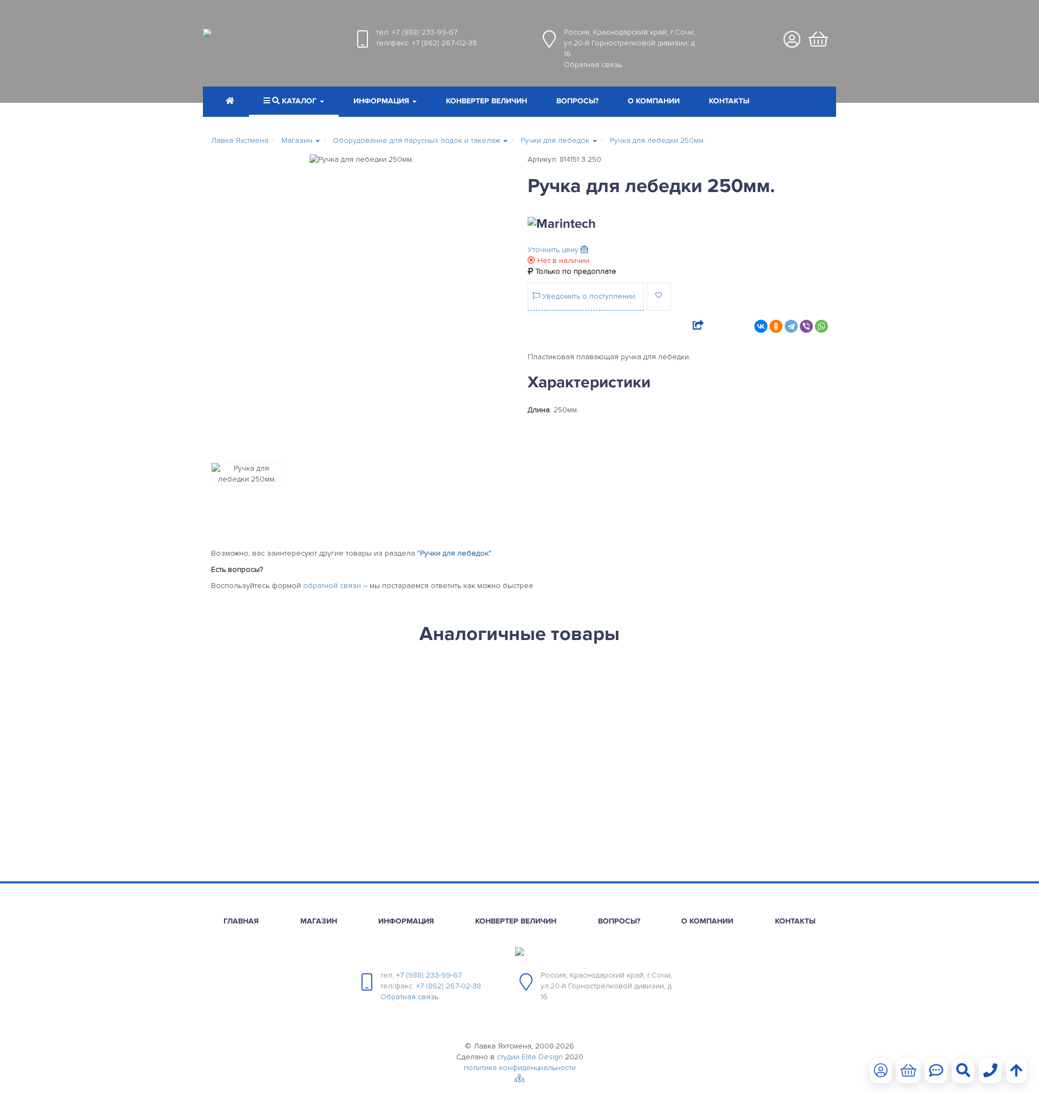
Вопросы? (577, 100)
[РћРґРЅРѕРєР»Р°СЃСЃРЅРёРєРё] (776, 326)
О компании (654, 100)
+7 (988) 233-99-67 (424, 32)
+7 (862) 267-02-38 (444, 43)
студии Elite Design (530, 1056)
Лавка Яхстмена (239, 140)
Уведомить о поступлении (587, 296)
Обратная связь (593, 64)
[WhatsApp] (821, 326)
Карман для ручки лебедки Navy (283, 699)
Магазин (318, 921)
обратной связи (332, 585)
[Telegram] (791, 326)
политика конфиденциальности (520, 1067)
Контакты (729, 100)
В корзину (268, 838)
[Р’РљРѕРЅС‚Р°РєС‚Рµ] (760, 326)
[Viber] (806, 326)
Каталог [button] (299, 100)
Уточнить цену (554, 249)
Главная (241, 921)
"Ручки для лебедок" (454, 553)
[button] (385, 102)
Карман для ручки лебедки (428, 699)
